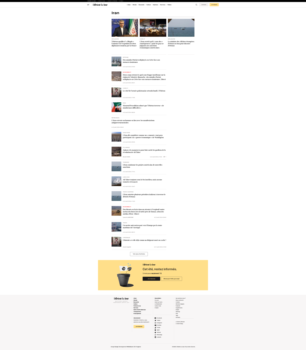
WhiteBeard (130, 346)
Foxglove (138, 346)
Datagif (116, 346)
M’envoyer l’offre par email (171, 279)
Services (136, 307)
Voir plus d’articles (139, 254)
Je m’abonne (151, 279)
